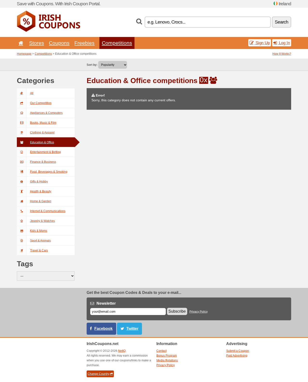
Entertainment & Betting (45, 152)
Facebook (103, 329)
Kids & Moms (38, 230)
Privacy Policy (198, 311)
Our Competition (40, 103)
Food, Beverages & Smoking (48, 171)
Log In (284, 42)
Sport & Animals (40, 240)
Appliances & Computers (46, 113)
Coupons (59, 43)
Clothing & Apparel (42, 132)
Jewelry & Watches (42, 221)
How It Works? (281, 53)
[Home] (20, 43)
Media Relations (167, 360)
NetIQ (122, 350)
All (31, 93)
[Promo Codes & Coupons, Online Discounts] (48, 30)
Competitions (117, 43)
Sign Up (262, 42)
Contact (161, 350)
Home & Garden (40, 201)
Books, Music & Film (43, 122)
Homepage (24, 53)
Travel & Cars (39, 250)
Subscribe (177, 311)
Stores (36, 43)
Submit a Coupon (237, 350)
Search (281, 21)
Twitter (132, 329)
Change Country (98, 374)
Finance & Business (43, 162)
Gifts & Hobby (39, 181)
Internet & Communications (47, 211)
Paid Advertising (236, 355)
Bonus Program (166, 355)
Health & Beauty (40, 191)
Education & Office (42, 142)
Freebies (84, 43)
